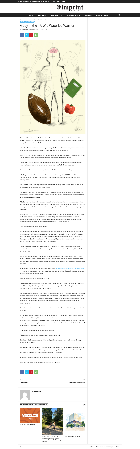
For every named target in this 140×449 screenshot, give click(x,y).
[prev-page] (82, 405)
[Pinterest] (31, 35)
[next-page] (84, 405)
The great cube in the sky (72, 436)
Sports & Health (73, 15)
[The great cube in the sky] (75, 421)
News (31, 15)
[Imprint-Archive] (70, 8)
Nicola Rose (25, 29)
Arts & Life (42, 15)
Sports (26, 19)
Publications (61, 1)
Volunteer (51, 1)
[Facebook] (22, 35)
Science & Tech (57, 15)
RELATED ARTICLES (27, 404)
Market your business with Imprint (29, 1)
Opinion (88, 15)
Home (21, 19)
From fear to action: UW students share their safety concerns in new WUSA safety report (51, 439)
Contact (44, 1)
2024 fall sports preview (27, 424)
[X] (27, 35)
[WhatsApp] (36, 35)
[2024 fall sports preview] (30, 415)
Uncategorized (30, 21)
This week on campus (77, 382)
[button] (119, 15)
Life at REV (24, 382)
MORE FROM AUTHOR (41, 404)
